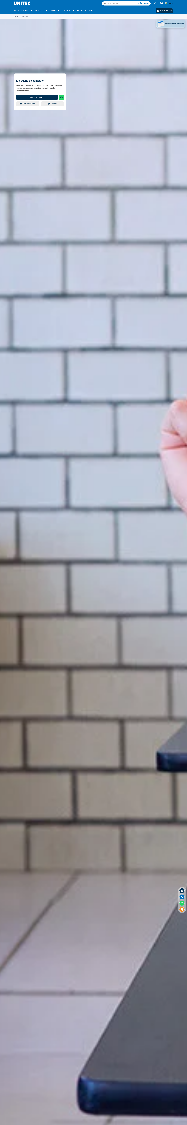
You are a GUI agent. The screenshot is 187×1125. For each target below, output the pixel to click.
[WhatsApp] (181, 903)
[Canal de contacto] (161, 3)
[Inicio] (22, 3)
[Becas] (181, 890)
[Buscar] (155, 3)
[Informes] (181, 909)
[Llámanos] (181, 896)
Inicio (16, 16)
